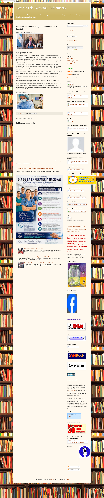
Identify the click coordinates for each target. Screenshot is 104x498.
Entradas (71, 466)
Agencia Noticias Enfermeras (73, 292)
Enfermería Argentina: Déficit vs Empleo (33, 248)
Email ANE (70, 64)
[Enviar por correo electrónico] (30, 113)
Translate (78, 50)
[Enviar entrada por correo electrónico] (27, 113)
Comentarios (72, 469)
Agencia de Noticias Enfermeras (41, 7)
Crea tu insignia (70, 313)
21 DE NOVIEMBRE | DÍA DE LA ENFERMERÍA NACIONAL (34, 168)
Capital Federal (74, 417)
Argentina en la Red (72, 380)
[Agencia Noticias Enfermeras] (72, 312)
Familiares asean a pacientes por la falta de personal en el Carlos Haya (35, 257)
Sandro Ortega (71, 62)
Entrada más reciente (21, 161)
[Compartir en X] (33, 113)
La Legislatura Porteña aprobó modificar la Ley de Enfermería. (39, 263)
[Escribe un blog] (31, 113)
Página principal (72, 30)
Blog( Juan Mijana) (72, 60)
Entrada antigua (58, 161)
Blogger (67, 479)
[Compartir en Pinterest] (36, 113)
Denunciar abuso (72, 41)
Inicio (40, 161)
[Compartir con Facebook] (34, 113)
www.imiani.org (71, 390)
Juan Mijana (71, 58)
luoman (53, 479)
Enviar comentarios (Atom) (29, 163)
